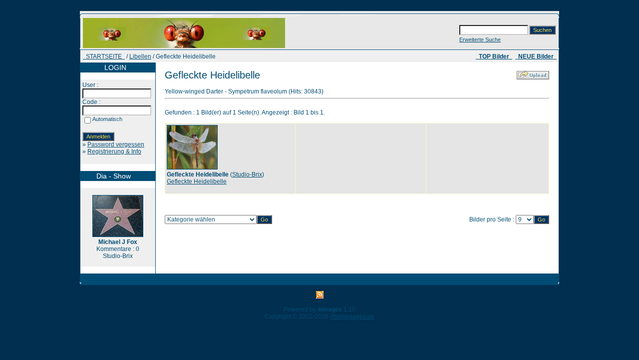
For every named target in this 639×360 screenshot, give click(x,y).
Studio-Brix (247, 174)
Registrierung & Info (114, 151)
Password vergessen (115, 144)
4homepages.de (352, 316)
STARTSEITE (104, 56)
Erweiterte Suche (480, 39)
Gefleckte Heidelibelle (197, 181)
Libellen (140, 56)
